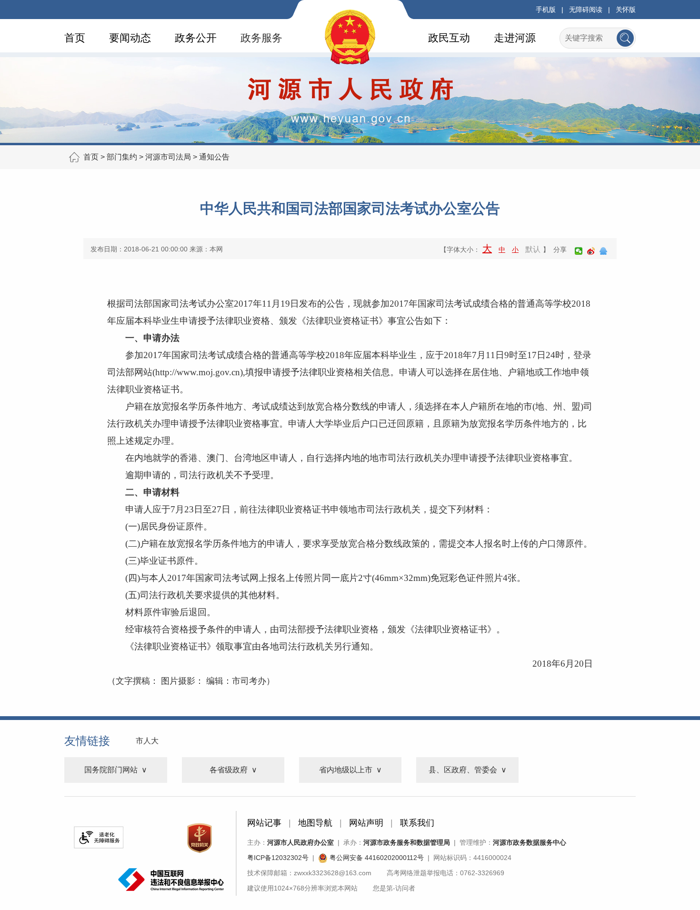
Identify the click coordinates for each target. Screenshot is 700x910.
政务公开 (196, 38)
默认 (532, 249)
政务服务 (261, 38)
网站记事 (264, 823)
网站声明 (366, 823)
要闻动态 (130, 38)
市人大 (147, 741)
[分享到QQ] (603, 251)
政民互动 (449, 38)
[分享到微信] (578, 251)
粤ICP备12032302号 (278, 857)
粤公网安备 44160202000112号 (376, 857)
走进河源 (515, 38)
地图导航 (315, 823)
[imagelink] (98, 837)
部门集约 (122, 157)
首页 (74, 38)
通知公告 (214, 157)
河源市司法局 (168, 157)
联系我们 (417, 823)
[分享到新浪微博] (591, 251)
